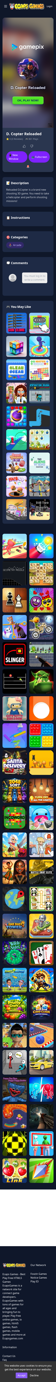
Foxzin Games (38, 1274)
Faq (4, 1360)
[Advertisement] (28, 1217)
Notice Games (38, 1277)
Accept (22, 1375)
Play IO (34, 1281)
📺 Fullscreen (39, 157)
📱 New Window (13, 157)
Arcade (15, 245)
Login (49, 6)
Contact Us (8, 1356)
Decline (34, 1375)
